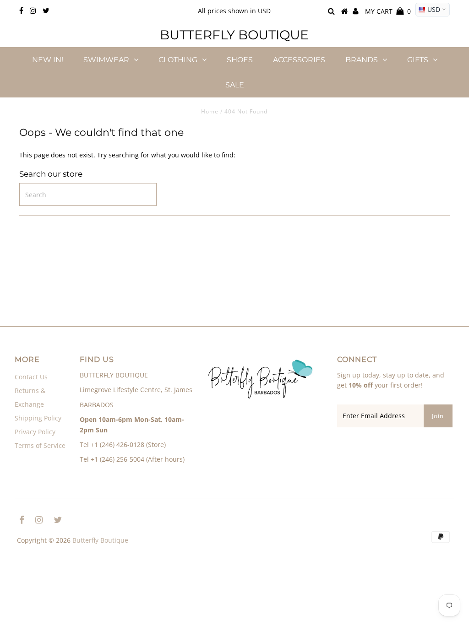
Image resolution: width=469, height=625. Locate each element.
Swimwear (106, 59)
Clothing (177, 59)
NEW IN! (47, 59)
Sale (234, 85)
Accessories (299, 59)
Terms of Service (40, 445)
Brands (361, 59)
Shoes (240, 59)
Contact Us (31, 376)
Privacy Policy (35, 431)
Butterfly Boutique (234, 35)
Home (209, 111)
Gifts (417, 59)
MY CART (388, 11)
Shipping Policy (38, 418)
